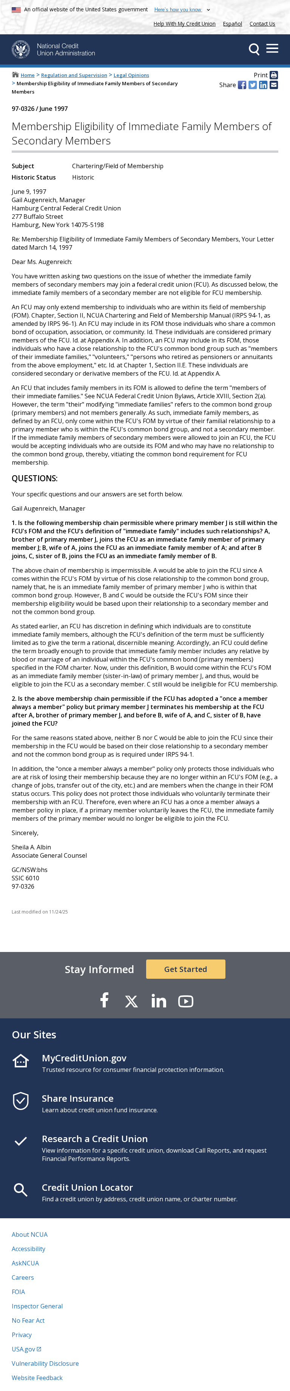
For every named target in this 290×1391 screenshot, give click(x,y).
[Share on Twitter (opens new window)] (252, 85)
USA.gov (23, 1349)
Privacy (22, 1335)
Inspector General (37, 1306)
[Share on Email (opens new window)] (273, 85)
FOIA (18, 1292)
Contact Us (262, 23)
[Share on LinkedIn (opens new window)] (263, 85)
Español (232, 23)
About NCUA (30, 1234)
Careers (23, 1277)
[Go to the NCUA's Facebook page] (104, 1001)
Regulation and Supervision (74, 75)
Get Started (185, 969)
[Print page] (273, 75)
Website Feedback (37, 1378)
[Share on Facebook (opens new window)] (242, 85)
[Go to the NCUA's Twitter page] (131, 1001)
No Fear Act (28, 1320)
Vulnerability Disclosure (45, 1363)
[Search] (254, 49)
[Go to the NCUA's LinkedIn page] (159, 1001)
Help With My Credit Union (183, 22)
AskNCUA (25, 1263)
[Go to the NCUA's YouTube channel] (186, 1001)
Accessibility (28, 1249)
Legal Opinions (131, 75)
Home (28, 75)
